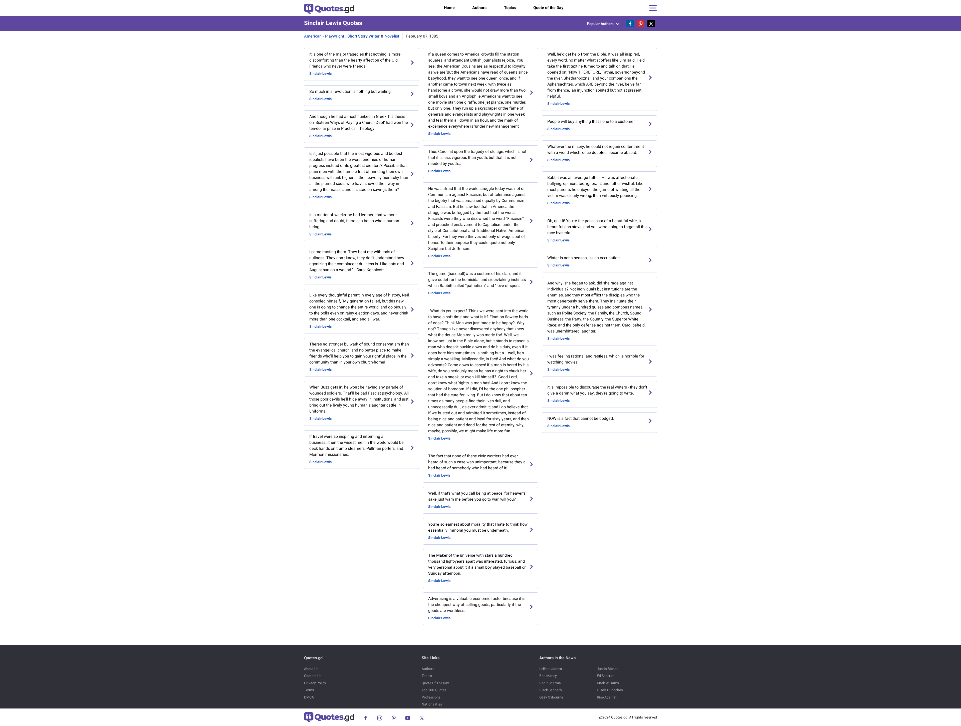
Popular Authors (601, 24)
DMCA (309, 697)
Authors (479, 8)
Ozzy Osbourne (551, 697)
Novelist (392, 36)
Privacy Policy (315, 683)
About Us (311, 668)
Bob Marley (548, 675)
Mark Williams (608, 683)
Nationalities (432, 704)
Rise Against (607, 697)
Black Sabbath (550, 690)
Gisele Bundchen (610, 690)
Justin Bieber (607, 668)
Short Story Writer (363, 36)
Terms (309, 690)
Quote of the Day (548, 8)
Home (449, 8)
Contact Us (312, 675)
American (313, 36)
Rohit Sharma (550, 683)
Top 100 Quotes (434, 690)
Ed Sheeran (605, 675)
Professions (431, 697)
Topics (510, 8)
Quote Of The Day (435, 683)
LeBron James (550, 668)
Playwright (334, 36)
